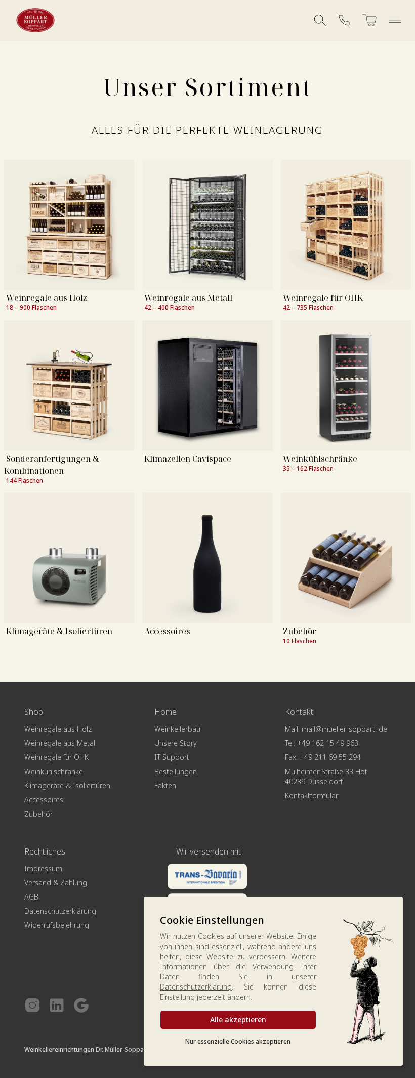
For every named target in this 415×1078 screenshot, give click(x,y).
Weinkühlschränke (320, 458)
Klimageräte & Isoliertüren (59, 631)
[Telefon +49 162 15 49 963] (344, 20)
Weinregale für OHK (323, 297)
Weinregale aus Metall (188, 297)
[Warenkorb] (369, 20)
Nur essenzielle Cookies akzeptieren (237, 1041)
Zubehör (299, 631)
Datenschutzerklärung (196, 987)
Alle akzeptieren (238, 1019)
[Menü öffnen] (395, 20)
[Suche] (320, 20)
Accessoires (167, 631)
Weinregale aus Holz (46, 297)
